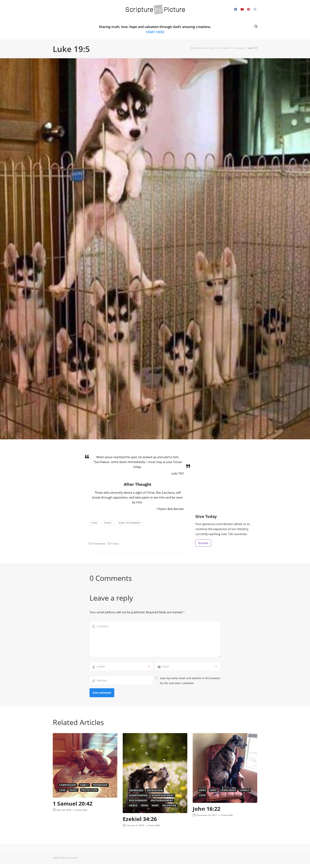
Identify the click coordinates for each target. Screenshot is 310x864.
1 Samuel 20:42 (72, 803)
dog (94, 522)
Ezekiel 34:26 (140, 819)
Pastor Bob (81, 809)
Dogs (107, 522)
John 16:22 (206, 808)
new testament (130, 522)
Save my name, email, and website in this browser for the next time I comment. (190, 680)
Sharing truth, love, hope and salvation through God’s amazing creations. (155, 29)
